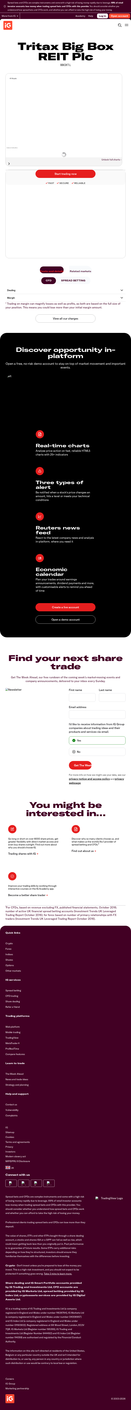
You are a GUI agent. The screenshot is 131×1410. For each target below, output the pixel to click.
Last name (105, 689)
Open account (119, 16)
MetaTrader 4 (12, 1043)
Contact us (11, 1104)
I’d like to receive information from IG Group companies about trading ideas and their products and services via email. (97, 727)
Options (9, 965)
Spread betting (13, 990)
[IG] (7, 25)
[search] (119, 25)
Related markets (80, 271)
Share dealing (12, 1001)
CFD (49, 280)
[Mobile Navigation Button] (126, 25)
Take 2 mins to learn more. (58, 1273)
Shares (9, 959)
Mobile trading (12, 1032)
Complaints (11, 1115)
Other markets (13, 970)
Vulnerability (11, 1110)
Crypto (9, 943)
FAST (51, 183)
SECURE (64, 183)
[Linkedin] (49, 1183)
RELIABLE (79, 183)
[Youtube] (36, 1183)
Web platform (12, 1026)
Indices (9, 954)
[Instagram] (23, 1183)
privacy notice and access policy (89, 778)
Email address (77, 707)
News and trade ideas (16, 1079)
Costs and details (52, 271)
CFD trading (11, 995)
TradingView (11, 1037)
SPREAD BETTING (73, 280)
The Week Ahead (14, 1073)
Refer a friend (12, 1006)
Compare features (15, 1054)
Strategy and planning (17, 1084)
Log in (102, 16)
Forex (8, 948)
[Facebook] (11, 1183)
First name (75, 689)
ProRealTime (12, 1048)
